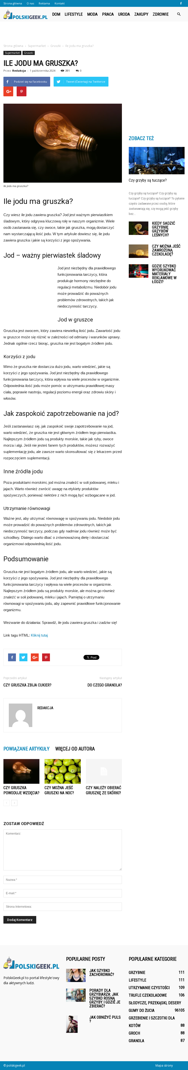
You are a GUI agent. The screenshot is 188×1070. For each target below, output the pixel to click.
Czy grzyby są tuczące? (148, 180)
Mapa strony (164, 1065)
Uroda (124, 14)
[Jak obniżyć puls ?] (76, 1024)
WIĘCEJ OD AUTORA (75, 749)
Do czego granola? (104, 685)
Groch (134, 1033)
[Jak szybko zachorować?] (76, 975)
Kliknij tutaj (39, 635)
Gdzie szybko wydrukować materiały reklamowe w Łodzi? (164, 274)
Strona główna (12, 3)
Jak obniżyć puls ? (105, 1019)
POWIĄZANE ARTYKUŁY (26, 749)
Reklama (44, 3)
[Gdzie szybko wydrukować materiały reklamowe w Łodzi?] (138, 271)
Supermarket (12, 53)
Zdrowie (161, 14)
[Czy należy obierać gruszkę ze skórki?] (104, 771)
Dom (56, 14)
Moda (92, 14)
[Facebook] (181, 3)
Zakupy (141, 14)
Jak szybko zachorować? (101, 972)
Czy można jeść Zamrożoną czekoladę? (166, 250)
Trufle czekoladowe (148, 995)
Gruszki (28, 53)
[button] (179, 14)
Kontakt (60, 3)
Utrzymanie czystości (149, 987)
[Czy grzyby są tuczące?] (157, 160)
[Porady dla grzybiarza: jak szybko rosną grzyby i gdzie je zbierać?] (76, 995)
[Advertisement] (94, 32)
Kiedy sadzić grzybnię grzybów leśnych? (163, 229)
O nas (30, 3)
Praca (108, 14)
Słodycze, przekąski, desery (155, 1003)
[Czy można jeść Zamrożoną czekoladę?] (138, 251)
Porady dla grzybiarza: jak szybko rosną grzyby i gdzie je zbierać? (104, 998)
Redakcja (19, 70)
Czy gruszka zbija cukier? (27, 685)
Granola (136, 1040)
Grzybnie (137, 972)
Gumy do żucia (141, 1010)
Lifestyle (74, 14)
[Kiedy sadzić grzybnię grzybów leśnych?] (138, 228)
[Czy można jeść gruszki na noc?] (63, 771)
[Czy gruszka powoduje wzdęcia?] (21, 771)
